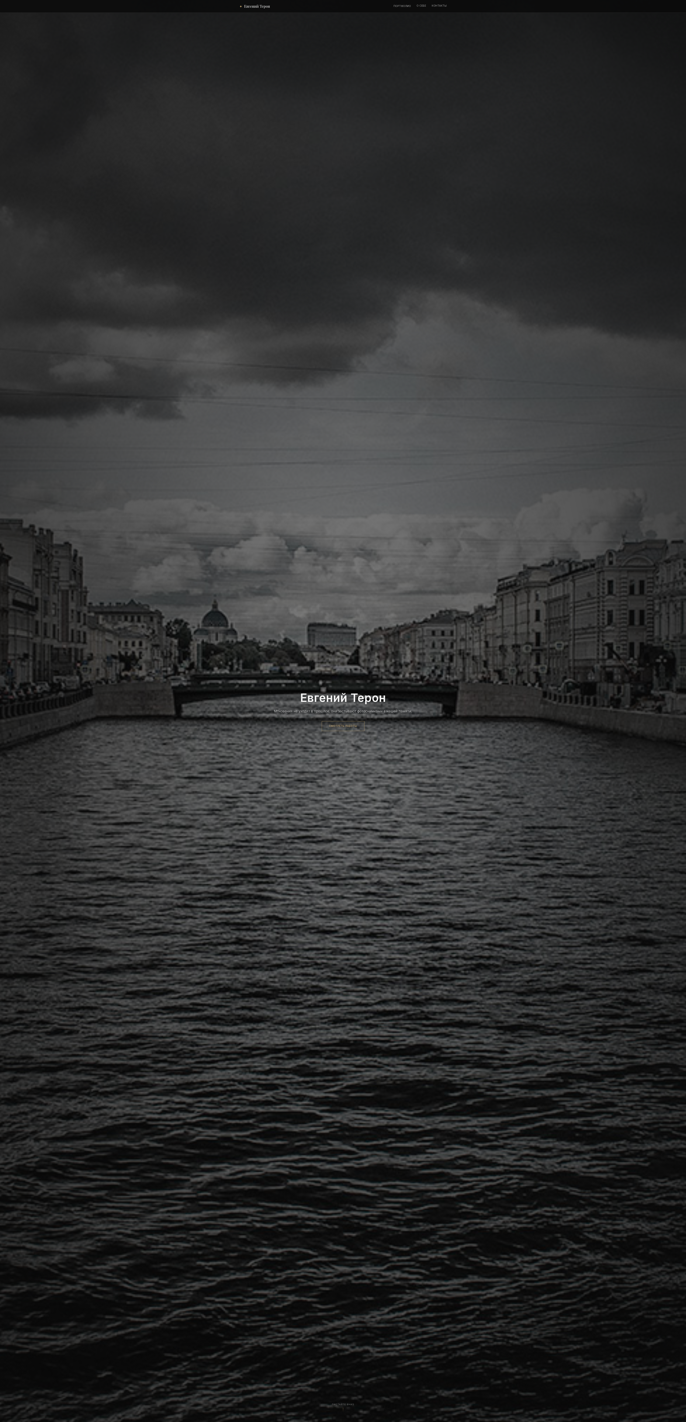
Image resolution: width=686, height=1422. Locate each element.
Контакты (439, 5)
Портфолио (402, 5)
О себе (421, 5)
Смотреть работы (343, 725)
